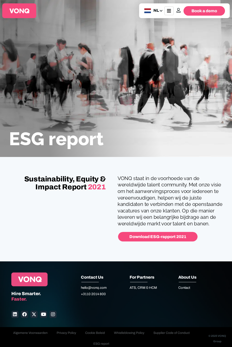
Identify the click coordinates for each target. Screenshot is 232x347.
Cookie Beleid (95, 333)
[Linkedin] (15, 314)
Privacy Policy (66, 333)
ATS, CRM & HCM (143, 287)
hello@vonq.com (94, 287)
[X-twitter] (34, 314)
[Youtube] (43, 314)
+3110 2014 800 (93, 294)
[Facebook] (24, 314)
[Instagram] (53, 314)
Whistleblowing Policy (129, 333)
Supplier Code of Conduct (171, 333)
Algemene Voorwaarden (30, 333)
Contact (184, 287)
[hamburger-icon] (169, 11)
